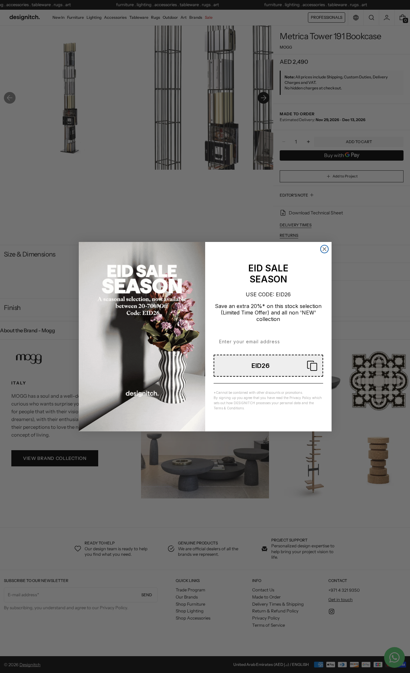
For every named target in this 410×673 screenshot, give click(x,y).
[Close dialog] (324, 249)
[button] (268, 366)
